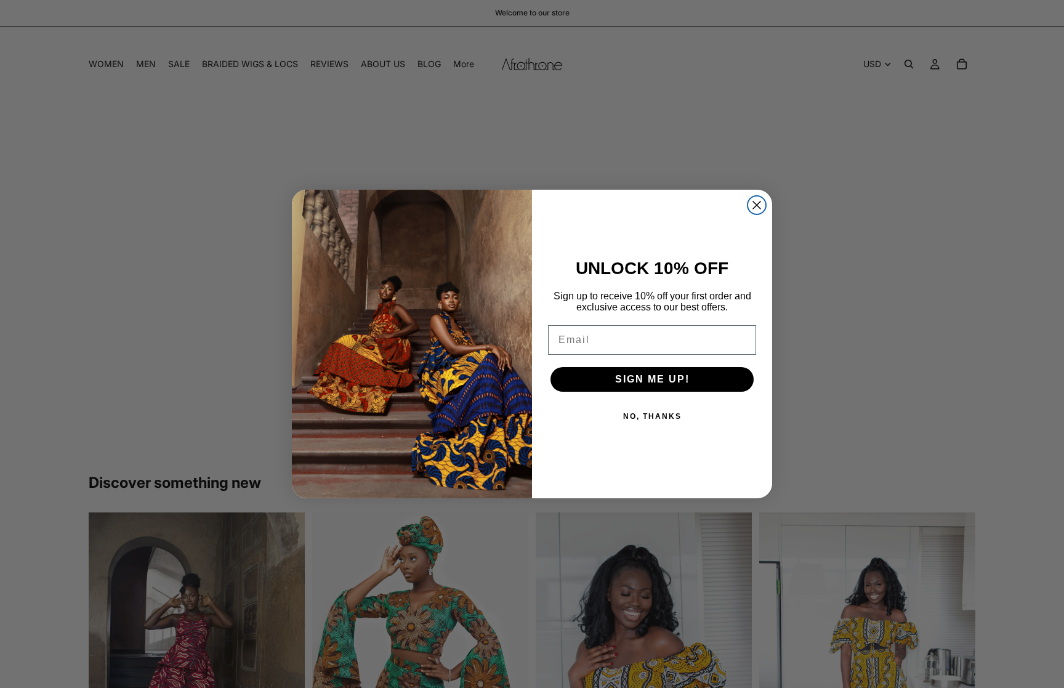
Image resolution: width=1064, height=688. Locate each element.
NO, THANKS (652, 416)
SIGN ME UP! (652, 379)
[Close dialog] (757, 205)
